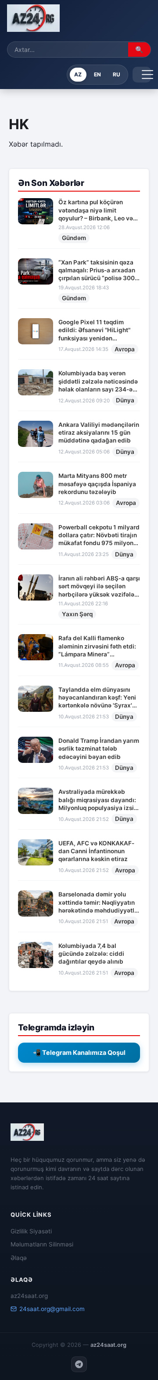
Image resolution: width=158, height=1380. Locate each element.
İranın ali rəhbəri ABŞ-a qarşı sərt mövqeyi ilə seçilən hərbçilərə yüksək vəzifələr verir (99, 586)
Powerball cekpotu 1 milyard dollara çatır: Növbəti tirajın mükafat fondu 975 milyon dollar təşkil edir (99, 535)
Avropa (125, 349)
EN (97, 74)
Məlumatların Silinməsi (42, 1244)
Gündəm (74, 237)
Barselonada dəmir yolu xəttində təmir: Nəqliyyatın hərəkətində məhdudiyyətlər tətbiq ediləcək (99, 902)
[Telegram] (79, 1364)
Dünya (125, 400)
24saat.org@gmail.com (52, 1308)
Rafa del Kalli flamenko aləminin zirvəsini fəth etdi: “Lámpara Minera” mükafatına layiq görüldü (97, 646)
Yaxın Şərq (77, 614)
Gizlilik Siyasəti (31, 1231)
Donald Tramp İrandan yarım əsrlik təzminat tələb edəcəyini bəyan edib (98, 748)
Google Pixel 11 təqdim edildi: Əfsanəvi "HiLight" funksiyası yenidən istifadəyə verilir (94, 330)
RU (116, 74)
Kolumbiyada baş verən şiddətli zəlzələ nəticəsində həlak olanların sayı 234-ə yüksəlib (98, 381)
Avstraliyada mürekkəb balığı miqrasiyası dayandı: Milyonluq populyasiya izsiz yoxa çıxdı (97, 800)
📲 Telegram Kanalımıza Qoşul (79, 1052)
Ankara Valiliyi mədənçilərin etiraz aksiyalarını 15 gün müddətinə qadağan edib (98, 432)
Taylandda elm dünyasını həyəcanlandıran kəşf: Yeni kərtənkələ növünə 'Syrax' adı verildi (97, 698)
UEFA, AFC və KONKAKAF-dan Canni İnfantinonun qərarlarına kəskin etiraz (96, 851)
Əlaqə (19, 1257)
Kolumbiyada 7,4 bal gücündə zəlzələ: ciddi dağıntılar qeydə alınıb (91, 953)
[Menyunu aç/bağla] (142, 74)
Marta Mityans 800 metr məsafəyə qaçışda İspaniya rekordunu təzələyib (97, 483)
